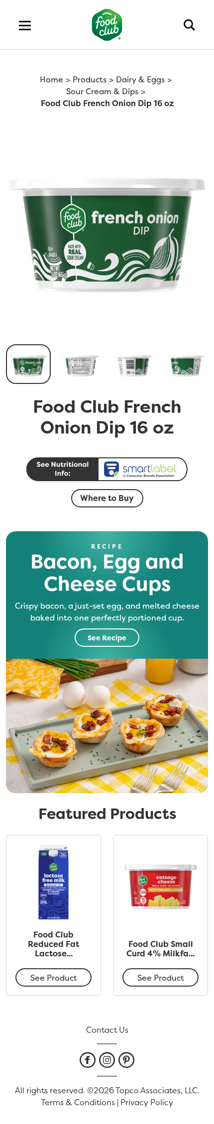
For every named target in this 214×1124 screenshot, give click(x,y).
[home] (107, 24)
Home (51, 79)
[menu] (25, 25)
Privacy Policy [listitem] (146, 1102)
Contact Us (107, 1029)
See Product (53, 977)
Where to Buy (107, 498)
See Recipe (107, 637)
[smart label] (107, 469)
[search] (189, 25)
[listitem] (88, 1060)
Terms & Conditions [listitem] (78, 1102)
